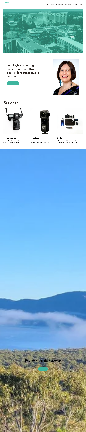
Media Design (68, 4)
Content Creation (59, 4)
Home (48, 4)
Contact (81, 4)
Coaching (75, 4)
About (52, 4)
